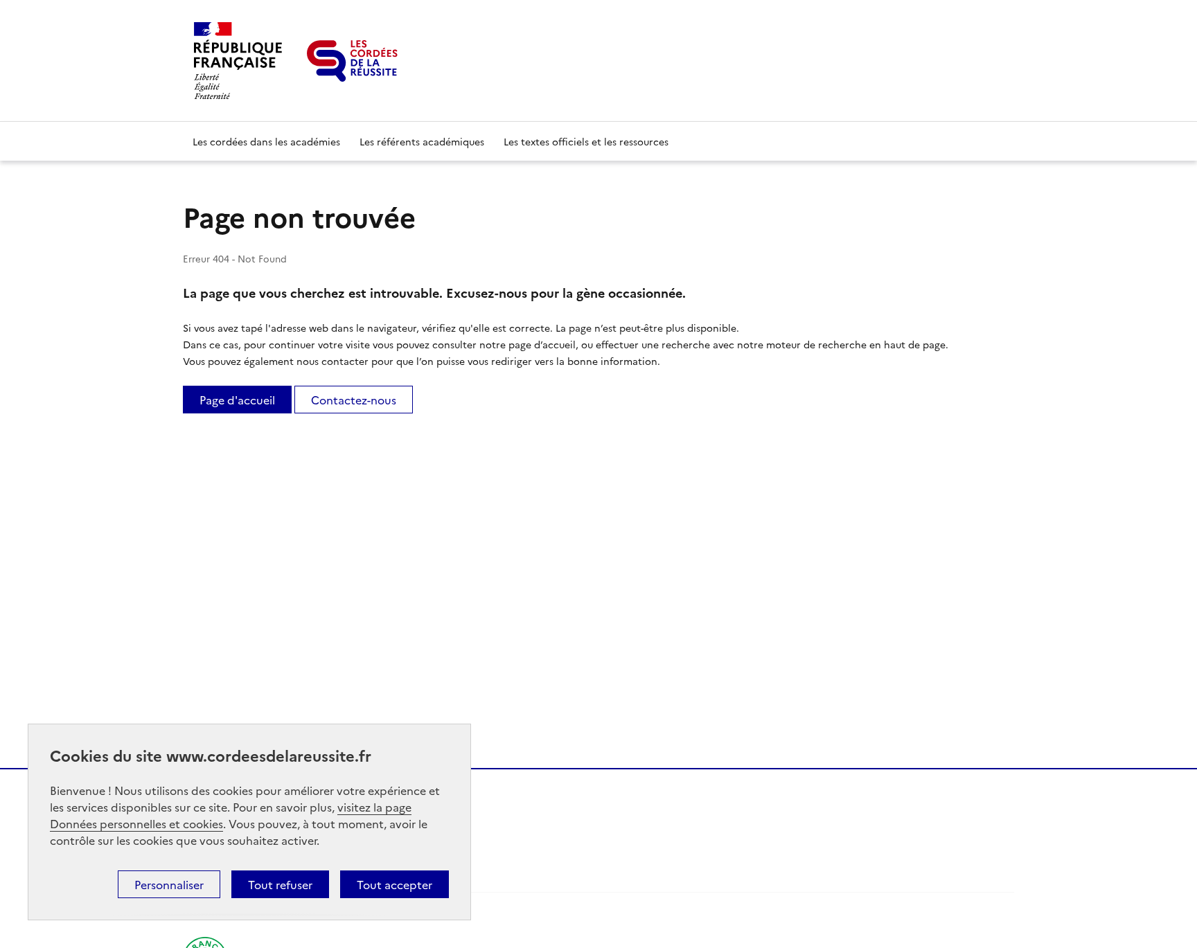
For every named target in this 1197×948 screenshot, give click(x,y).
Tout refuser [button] (280, 884)
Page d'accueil (237, 399)
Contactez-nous (353, 399)
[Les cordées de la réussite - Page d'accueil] (352, 61)
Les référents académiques (422, 141)
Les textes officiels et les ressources (586, 141)
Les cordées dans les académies (266, 141)
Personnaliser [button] (169, 884)
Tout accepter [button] (394, 884)
